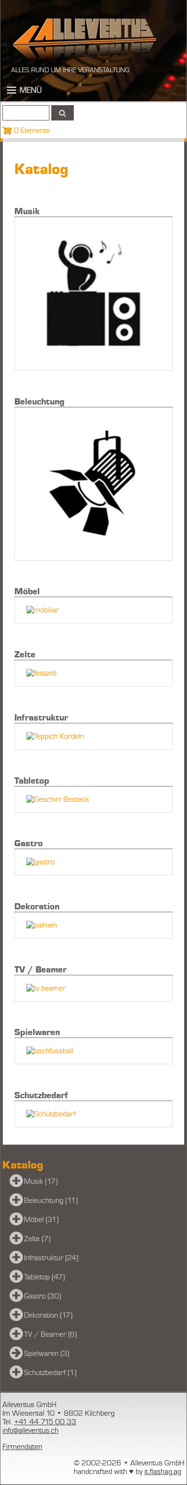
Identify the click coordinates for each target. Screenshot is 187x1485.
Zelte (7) (37, 1238)
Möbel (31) (41, 1219)
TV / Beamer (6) (50, 1334)
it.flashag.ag (162, 1471)
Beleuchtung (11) (51, 1200)
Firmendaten (22, 1446)
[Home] (84, 39)
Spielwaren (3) (46, 1353)
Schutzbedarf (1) (50, 1372)
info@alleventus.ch (30, 1430)
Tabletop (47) (44, 1277)
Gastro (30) (42, 1296)
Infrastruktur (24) (51, 1258)
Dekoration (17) (48, 1315)
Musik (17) (41, 1181)
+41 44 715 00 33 (45, 1422)
